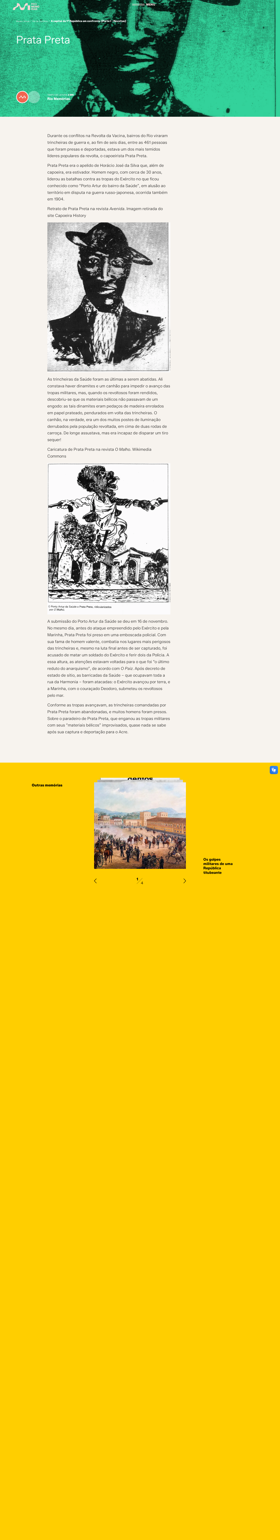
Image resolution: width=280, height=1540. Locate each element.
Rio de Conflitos (40, 21)
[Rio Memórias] (26, 6)
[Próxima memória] (184, 881)
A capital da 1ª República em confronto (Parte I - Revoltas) (88, 21)
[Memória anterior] (95, 881)
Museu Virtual (22, 21)
